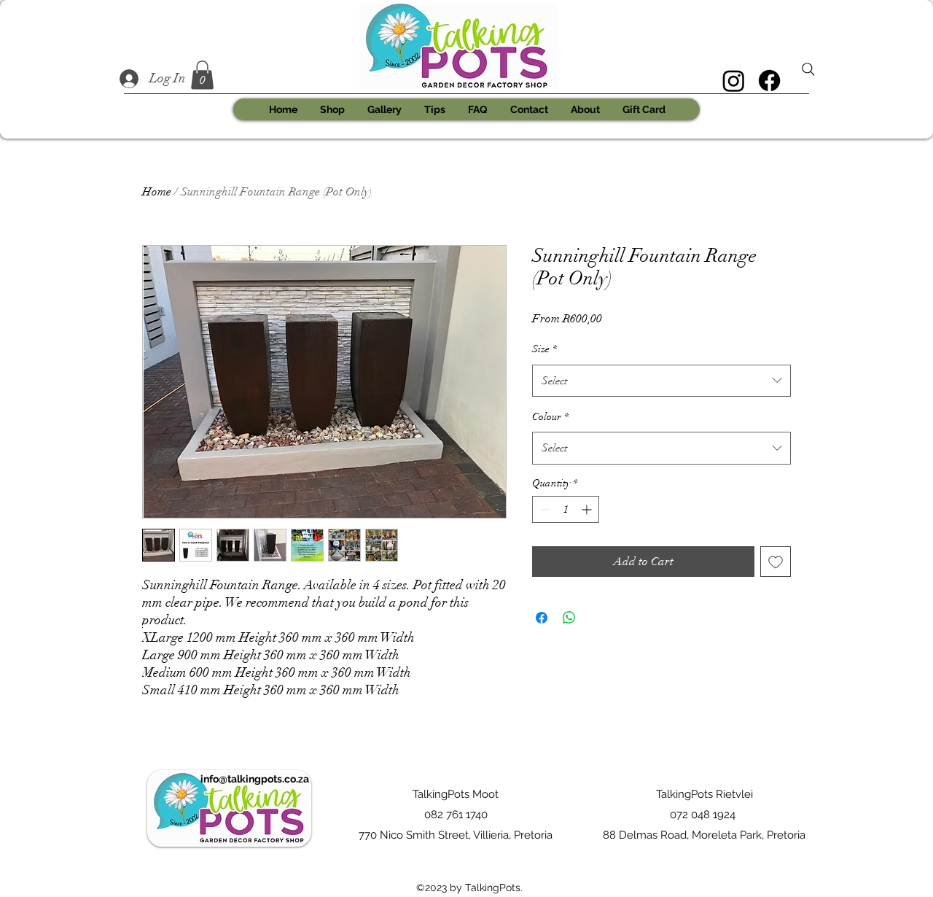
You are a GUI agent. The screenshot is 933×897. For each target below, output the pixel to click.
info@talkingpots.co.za (254, 779)
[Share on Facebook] (541, 617)
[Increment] (588, 509)
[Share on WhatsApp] (569, 617)
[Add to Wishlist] (775, 561)
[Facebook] (769, 80)
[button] (202, 75)
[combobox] (661, 381)
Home (156, 192)
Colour (550, 417)
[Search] (808, 69)
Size (544, 349)
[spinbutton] (566, 509)
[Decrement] (543, 509)
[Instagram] (733, 80)
